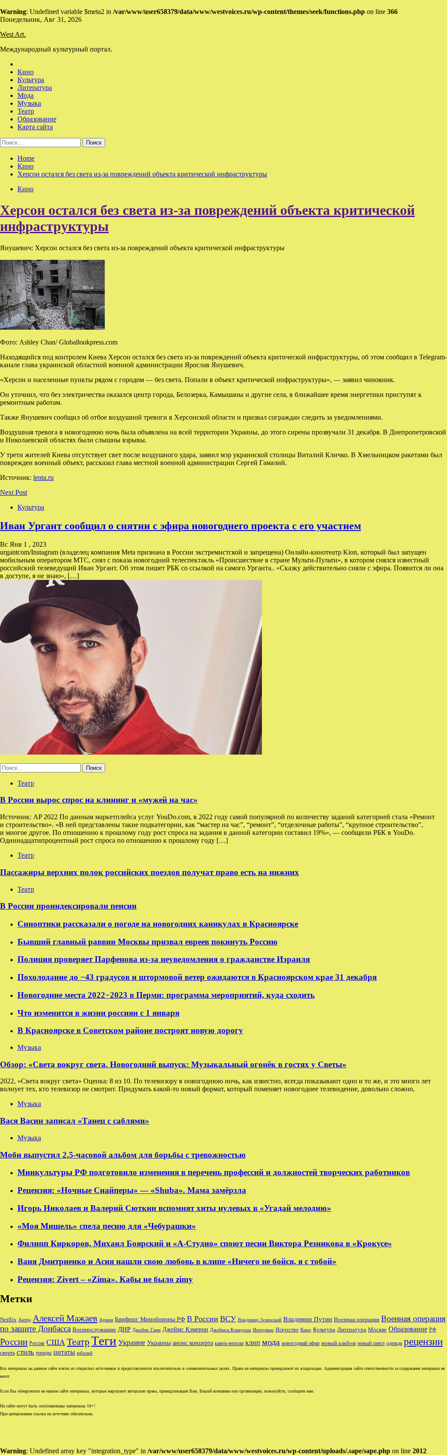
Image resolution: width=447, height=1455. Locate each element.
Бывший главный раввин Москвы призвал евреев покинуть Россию (147, 941)
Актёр (24, 1319)
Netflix (8, 1320)
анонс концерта (192, 1343)
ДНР (124, 1329)
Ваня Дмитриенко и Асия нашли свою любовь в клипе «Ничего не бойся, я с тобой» (177, 1261)
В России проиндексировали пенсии (68, 905)
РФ (432, 1330)
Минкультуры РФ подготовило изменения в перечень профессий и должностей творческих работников (213, 1172)
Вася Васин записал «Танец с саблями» (74, 1120)
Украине (131, 1342)
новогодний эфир (301, 1343)
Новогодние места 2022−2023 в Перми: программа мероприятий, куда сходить (166, 995)
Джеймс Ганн (146, 1329)
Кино (25, 72)
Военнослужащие (94, 1329)
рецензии (423, 1341)
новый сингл (371, 1343)
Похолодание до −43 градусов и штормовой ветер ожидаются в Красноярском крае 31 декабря (197, 977)
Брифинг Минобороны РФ (150, 1319)
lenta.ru (43, 477)
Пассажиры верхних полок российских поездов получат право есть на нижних (149, 872)
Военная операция (356, 1320)
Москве (377, 1329)
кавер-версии (229, 1343)
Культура (30, 79)
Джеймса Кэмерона (230, 1329)
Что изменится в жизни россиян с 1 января (98, 1012)
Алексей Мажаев (65, 1318)
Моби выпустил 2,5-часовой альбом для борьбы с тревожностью (123, 1154)
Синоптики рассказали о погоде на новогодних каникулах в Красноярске (157, 923)
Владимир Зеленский (260, 1319)
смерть (7, 1353)
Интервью (263, 1329)
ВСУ (228, 1318)
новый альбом (338, 1343)
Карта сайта (35, 127)
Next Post (13, 492)
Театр (25, 111)
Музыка (29, 103)
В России (202, 1318)
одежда (394, 1343)
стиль (25, 1352)
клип (252, 1342)
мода (271, 1342)
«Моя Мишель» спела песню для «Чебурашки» (106, 1226)
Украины (159, 1343)
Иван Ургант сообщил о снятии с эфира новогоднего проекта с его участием (180, 525)
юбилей (85, 1353)
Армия (106, 1319)
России (14, 1342)
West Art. (13, 34)
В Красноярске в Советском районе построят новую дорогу (130, 1030)
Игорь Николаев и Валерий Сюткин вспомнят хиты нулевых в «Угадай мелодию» (174, 1208)
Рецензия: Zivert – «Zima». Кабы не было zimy (105, 1279)
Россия (37, 1343)
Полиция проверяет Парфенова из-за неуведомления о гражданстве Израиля (163, 959)
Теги (104, 1341)
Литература (34, 87)
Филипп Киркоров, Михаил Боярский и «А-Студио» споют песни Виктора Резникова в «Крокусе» (204, 1243)
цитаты (64, 1352)
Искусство (287, 1330)
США (55, 1342)
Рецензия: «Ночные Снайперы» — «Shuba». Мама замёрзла (131, 1190)
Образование (36, 119)
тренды (44, 1353)
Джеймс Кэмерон (185, 1329)
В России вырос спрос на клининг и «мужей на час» (99, 799)
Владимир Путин (307, 1319)
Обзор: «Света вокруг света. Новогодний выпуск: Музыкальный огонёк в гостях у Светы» (173, 1064)
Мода (25, 95)
